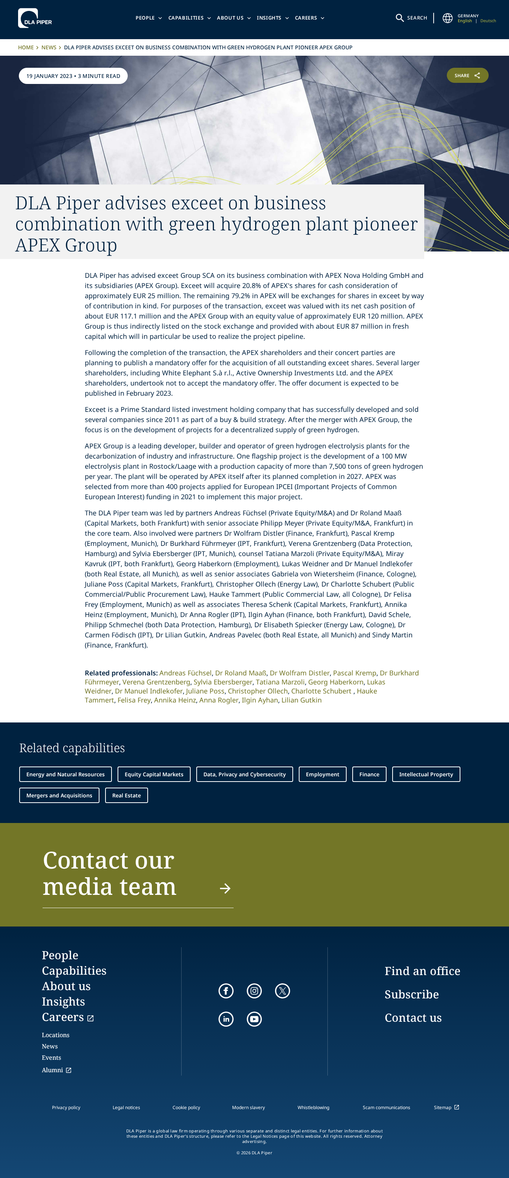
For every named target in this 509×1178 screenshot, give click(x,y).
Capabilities (186, 17)
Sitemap (442, 1107)
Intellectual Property (426, 774)
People (145, 17)
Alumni (52, 1070)
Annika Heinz (175, 699)
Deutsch (488, 20)
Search (417, 17)
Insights (269, 17)
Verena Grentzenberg (156, 681)
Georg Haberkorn (336, 681)
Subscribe (412, 994)
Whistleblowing (313, 1107)
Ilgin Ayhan (260, 699)
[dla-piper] (37, 18)
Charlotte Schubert (322, 690)
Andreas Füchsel (185, 672)
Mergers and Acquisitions (59, 795)
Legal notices (126, 1107)
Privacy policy (66, 1107)
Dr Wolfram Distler (300, 672)
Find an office (422, 970)
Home (26, 47)
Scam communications (386, 1107)
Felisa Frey (134, 699)
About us (230, 17)
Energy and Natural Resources (65, 774)
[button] (138, 877)
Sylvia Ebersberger (223, 681)
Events (51, 1057)
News (49, 47)
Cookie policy (186, 1107)
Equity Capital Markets (154, 774)
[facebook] (226, 990)
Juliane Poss (205, 690)
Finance (369, 774)
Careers (306, 17)
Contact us (413, 1017)
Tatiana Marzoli (280, 681)
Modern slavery (248, 1107)
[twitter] (282, 990)
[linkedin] (226, 1019)
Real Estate (126, 795)
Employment (322, 774)
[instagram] (254, 990)
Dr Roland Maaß (240, 672)
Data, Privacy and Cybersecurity (244, 774)
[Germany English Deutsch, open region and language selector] (448, 18)
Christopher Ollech (258, 690)
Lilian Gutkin (301, 699)
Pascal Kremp (354, 672)
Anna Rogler (218, 699)
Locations (55, 1035)
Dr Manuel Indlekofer (149, 690)
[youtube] (254, 1019)
